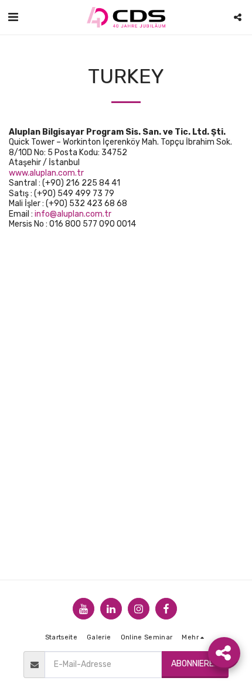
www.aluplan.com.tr (46, 173)
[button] (13, 17)
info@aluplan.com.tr (73, 214)
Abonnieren (195, 664)
